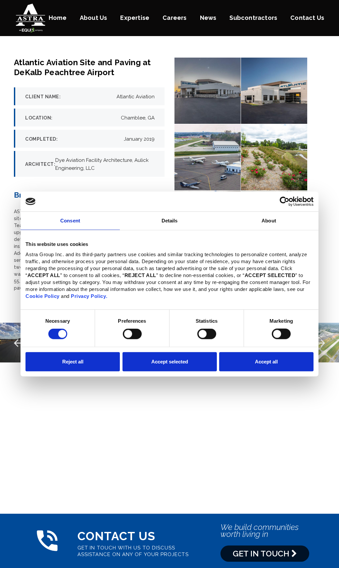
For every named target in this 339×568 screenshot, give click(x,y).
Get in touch (262, 553)
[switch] (132, 334)
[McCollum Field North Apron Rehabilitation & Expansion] (319, 342)
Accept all (266, 361)
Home (58, 17)
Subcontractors (253, 17)
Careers (174, 17)
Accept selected (169, 361)
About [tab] (269, 220)
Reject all (72, 361)
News (208, 17)
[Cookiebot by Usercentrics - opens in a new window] (285, 202)
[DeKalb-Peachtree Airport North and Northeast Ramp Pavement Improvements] (19, 342)
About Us (93, 17)
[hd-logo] (30, 17)
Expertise (134, 17)
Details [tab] (170, 220)
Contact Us (307, 17)
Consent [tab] (70, 220)
